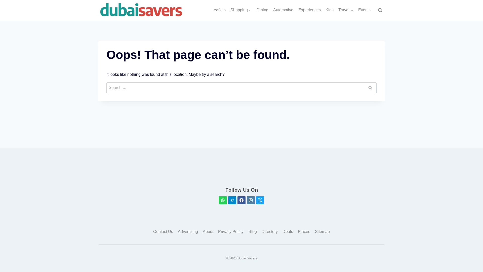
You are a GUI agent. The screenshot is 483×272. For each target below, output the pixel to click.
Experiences (309, 10)
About (208, 231)
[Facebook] (241, 200)
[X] (260, 200)
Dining (262, 10)
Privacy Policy (231, 231)
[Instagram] (251, 200)
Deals (288, 231)
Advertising (188, 231)
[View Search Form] (380, 10)
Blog (253, 231)
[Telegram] (232, 200)
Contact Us (163, 231)
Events (364, 10)
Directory (270, 231)
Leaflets (219, 10)
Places (304, 231)
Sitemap (322, 231)
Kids (330, 10)
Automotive (283, 10)
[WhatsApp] (223, 200)
